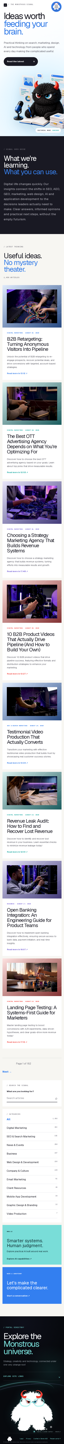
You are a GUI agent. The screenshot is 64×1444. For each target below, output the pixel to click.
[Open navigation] (56, 7)
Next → (7, 1071)
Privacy (28, 1439)
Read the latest (21, 61)
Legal (21, 1439)
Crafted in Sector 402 (41, 1439)
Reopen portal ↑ (55, 1439)
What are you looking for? (20, 1091)
